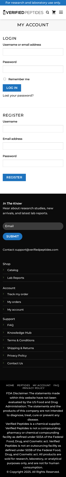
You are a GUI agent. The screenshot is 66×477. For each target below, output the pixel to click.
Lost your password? (18, 95)
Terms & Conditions (20, 340)
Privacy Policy (17, 355)
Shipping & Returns (20, 348)
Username (17, 121)
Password (17, 62)
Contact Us (15, 363)
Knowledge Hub (19, 332)
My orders (14, 302)
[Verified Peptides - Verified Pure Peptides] (23, 12)
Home (10, 385)
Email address (20, 138)
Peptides (23, 385)
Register (14, 177)
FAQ (56, 385)
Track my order (17, 294)
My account (15, 309)
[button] (47, 12)
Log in (11, 88)
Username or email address (29, 44)
